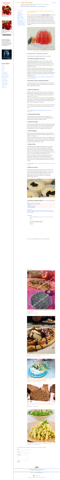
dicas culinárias (20, 16)
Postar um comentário (36, 381)
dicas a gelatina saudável (20, 15)
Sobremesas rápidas (31, 206)
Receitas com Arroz (5, 73)
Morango (28, 6)
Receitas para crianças (5, 80)
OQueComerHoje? (26, 468)
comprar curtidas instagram (34, 216)
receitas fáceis (20, 21)
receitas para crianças (21, 22)
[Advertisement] (36, 254)
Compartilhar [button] (19, 10)
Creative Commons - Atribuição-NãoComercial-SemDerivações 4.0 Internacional (49, 468)
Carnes (3, 65)
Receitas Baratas (4, 72)
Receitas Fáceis (4, 79)
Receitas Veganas (4, 84)
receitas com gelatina (31, 211)
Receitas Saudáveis (5, 83)
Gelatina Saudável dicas (48, 210)
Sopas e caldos (4, 87)
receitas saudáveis (20, 23)
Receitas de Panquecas (5, 76)
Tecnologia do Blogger (37, 475)
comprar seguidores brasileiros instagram (36, 221)
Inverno (31, 6)
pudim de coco (50, 171)
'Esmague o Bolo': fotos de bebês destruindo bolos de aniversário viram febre (39, 379)
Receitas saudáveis (31, 207)
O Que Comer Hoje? (27, 2)
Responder (31, 219)
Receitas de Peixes (41, 6)
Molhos (3, 69)
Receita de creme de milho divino (6, 30)
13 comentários (35, 406)
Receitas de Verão (4, 77)
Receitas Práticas (23, 6)
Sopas (34, 6)
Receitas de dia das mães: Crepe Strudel (38, 354)
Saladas (3, 86)
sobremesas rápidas (30, 212)
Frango (3, 66)
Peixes (3, 70)
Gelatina (29, 204)
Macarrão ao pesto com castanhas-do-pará (39, 443)
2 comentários (35, 313)
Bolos (37, 6)
